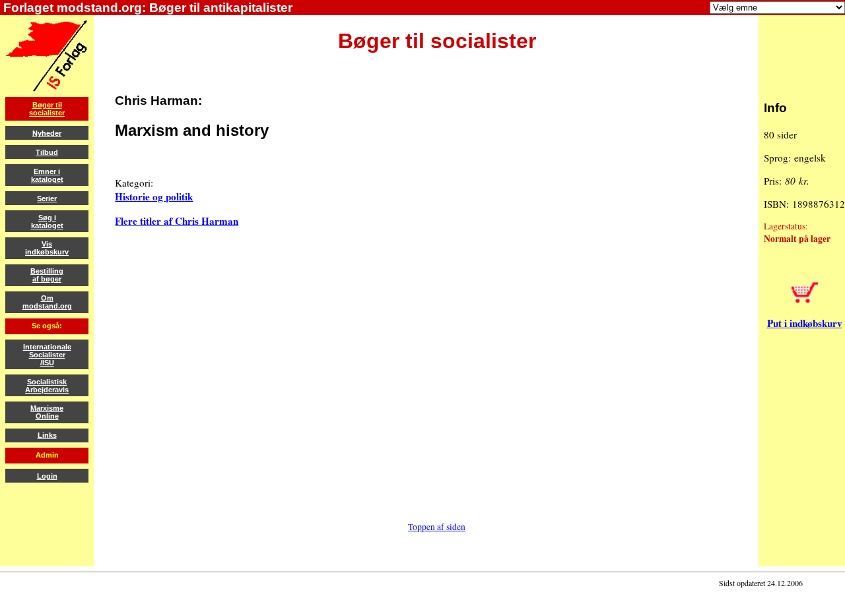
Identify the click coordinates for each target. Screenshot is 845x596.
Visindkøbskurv (47, 248)
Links (47, 435)
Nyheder (46, 133)
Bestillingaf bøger (46, 275)
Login (47, 476)
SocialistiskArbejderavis (47, 386)
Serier (47, 198)
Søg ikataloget (47, 221)
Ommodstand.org (47, 302)
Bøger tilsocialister (47, 109)
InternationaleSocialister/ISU (47, 355)
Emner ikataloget (47, 175)
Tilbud (47, 152)
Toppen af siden (436, 527)
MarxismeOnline (46, 412)
